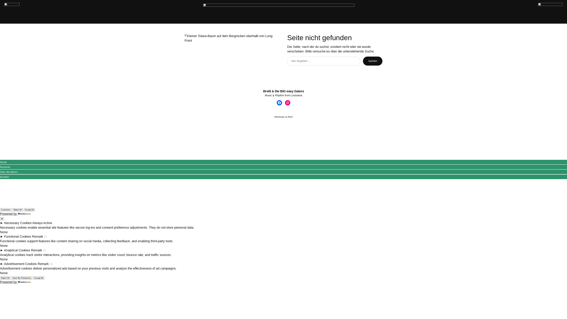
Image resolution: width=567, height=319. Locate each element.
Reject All (18, 210)
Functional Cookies (17, 236)
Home (3, 162)
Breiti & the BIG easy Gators (283, 91)
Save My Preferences (22, 278)
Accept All (29, 210)
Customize (5, 210)
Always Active (42, 223)
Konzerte (5, 167)
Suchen (372, 61)
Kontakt (4, 177)
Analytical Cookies (17, 250)
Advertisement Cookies (20, 264)
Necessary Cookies (18, 223)
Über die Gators (9, 172)
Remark (37, 236)
